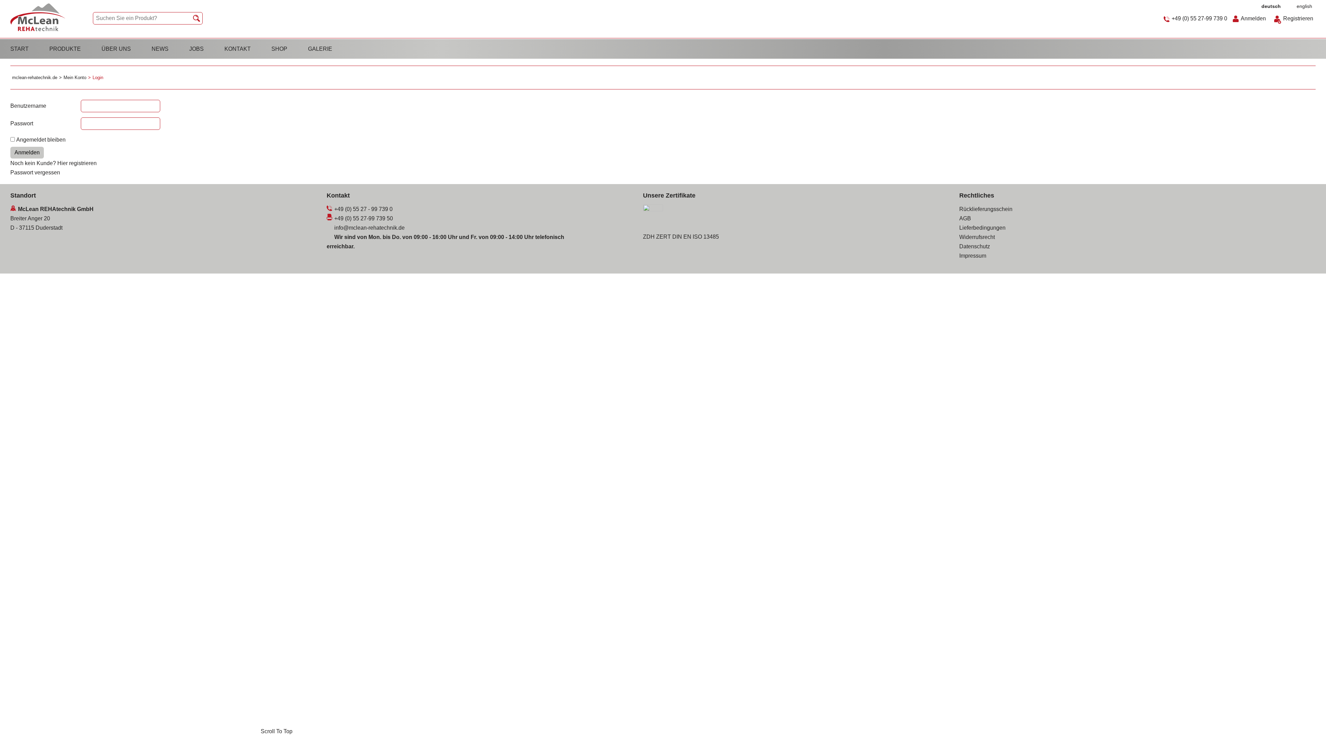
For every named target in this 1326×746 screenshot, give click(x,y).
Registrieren (1298, 18)
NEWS (160, 49)
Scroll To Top (1309, 731)
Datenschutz (974, 246)
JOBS (196, 49)
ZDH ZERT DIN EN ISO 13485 (681, 237)
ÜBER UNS (116, 49)
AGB (965, 218)
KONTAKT (237, 49)
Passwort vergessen (35, 172)
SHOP (279, 49)
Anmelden (1253, 18)
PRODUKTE (65, 49)
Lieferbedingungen (982, 228)
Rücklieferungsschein (985, 209)
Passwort (21, 123)
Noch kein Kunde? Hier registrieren (53, 163)
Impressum (972, 256)
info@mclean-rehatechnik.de (369, 228)
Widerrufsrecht (977, 237)
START (19, 49)
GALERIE (320, 49)
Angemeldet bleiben (41, 140)
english (1304, 6)
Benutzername (28, 106)
